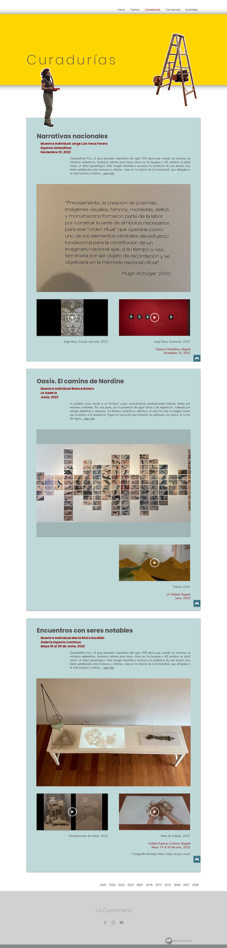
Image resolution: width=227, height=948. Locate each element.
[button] (113, 238)
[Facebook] (105, 922)
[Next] (196, 358)
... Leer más (107, 173)
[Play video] (72, 317)
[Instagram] (113, 922)
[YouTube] (121, 922)
